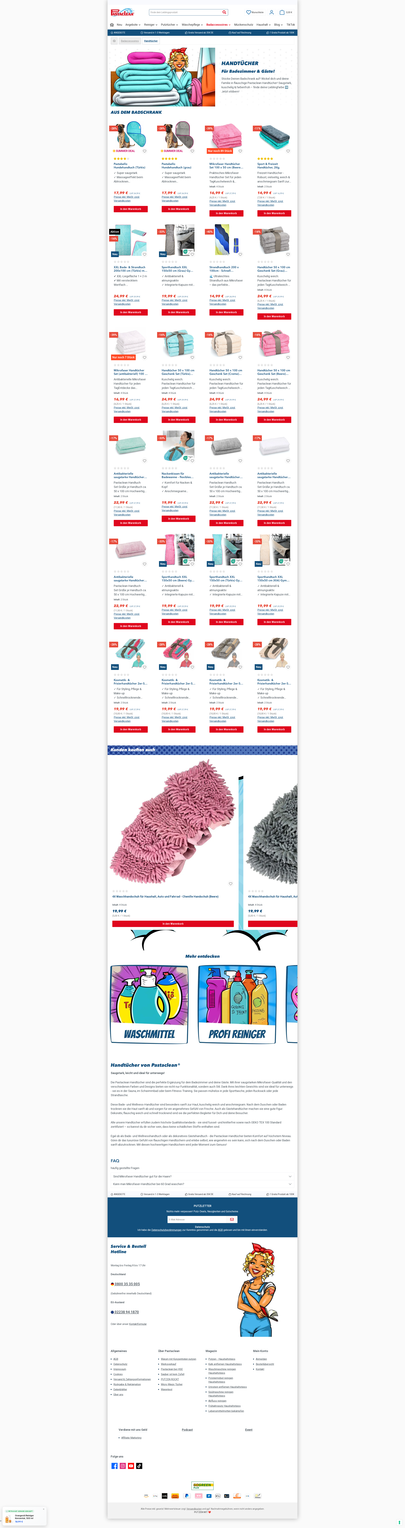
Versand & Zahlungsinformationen (132, 1379)
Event (248, 1429)
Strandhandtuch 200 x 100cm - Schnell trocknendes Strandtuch (225, 268)
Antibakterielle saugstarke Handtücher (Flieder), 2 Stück (129, 578)
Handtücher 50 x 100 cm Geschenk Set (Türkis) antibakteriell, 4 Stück (178, 372)
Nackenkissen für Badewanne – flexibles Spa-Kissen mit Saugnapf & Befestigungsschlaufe (178, 475)
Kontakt (260, 1369)
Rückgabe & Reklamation (127, 1384)
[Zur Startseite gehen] (122, 12)
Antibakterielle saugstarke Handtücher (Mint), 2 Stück (129, 475)
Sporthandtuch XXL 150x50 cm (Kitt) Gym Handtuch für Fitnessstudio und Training (272, 578)
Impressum (119, 1369)
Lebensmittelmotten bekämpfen (226, 1411)
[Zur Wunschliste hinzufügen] (144, 151)
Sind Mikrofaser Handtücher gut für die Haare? (142, 1176)
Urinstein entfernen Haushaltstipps (227, 1386)
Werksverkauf (168, 1364)
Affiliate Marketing (131, 1437)
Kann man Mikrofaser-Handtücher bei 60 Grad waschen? (148, 1184)
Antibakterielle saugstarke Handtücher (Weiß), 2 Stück (272, 475)
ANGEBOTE (119, 32)
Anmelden (261, 1359)
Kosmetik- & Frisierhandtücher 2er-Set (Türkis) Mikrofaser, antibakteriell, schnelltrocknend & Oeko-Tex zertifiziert (130, 681)
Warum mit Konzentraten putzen (178, 1359)
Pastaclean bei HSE (172, 1369)
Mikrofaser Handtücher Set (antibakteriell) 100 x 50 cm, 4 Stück (130, 372)
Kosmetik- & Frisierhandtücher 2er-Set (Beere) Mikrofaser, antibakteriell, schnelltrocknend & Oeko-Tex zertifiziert (178, 681)
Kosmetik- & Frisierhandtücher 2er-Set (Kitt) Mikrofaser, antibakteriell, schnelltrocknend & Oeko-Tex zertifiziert (274, 681)
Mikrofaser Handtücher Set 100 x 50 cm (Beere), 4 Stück (225, 165)
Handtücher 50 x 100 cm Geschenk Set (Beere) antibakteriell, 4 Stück (273, 372)
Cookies (118, 1374)
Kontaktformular (137, 1324)
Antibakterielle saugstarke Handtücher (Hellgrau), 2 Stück (224, 475)
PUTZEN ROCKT (170, 1379)
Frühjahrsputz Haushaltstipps (224, 1405)
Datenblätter (120, 1389)
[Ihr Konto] (271, 12)
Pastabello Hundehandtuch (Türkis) (129, 165)
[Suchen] (224, 12)
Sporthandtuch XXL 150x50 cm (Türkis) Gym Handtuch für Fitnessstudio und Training (225, 578)
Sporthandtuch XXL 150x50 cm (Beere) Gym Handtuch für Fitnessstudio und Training (178, 578)
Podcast (187, 1429)
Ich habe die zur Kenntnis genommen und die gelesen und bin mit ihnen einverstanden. (202, 1230)
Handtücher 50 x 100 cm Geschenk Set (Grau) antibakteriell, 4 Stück (273, 268)
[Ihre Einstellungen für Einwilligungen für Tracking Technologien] (399, 1522)
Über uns (118, 1394)
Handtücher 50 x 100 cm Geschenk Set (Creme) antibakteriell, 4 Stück (225, 372)
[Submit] (231, 1219)
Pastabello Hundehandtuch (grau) (176, 165)
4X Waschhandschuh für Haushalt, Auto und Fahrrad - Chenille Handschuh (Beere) (165, 896)
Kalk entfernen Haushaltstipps (225, 1364)
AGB (220, 1229)
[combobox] (185, 12)
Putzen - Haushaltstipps (221, 1359)
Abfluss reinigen (217, 1400)
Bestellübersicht (265, 1364)
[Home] (112, 24)
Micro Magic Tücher (172, 1384)
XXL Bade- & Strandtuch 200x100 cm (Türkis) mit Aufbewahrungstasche (130, 268)
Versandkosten (194, 1509)
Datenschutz (120, 1364)
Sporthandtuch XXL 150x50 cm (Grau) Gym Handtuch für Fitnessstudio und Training (177, 268)
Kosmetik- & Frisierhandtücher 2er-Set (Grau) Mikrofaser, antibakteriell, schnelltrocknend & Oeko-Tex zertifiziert (226, 681)
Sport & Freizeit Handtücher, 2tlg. (268, 165)
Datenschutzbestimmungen (166, 1229)
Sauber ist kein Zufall (172, 1374)
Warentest (166, 1389)
